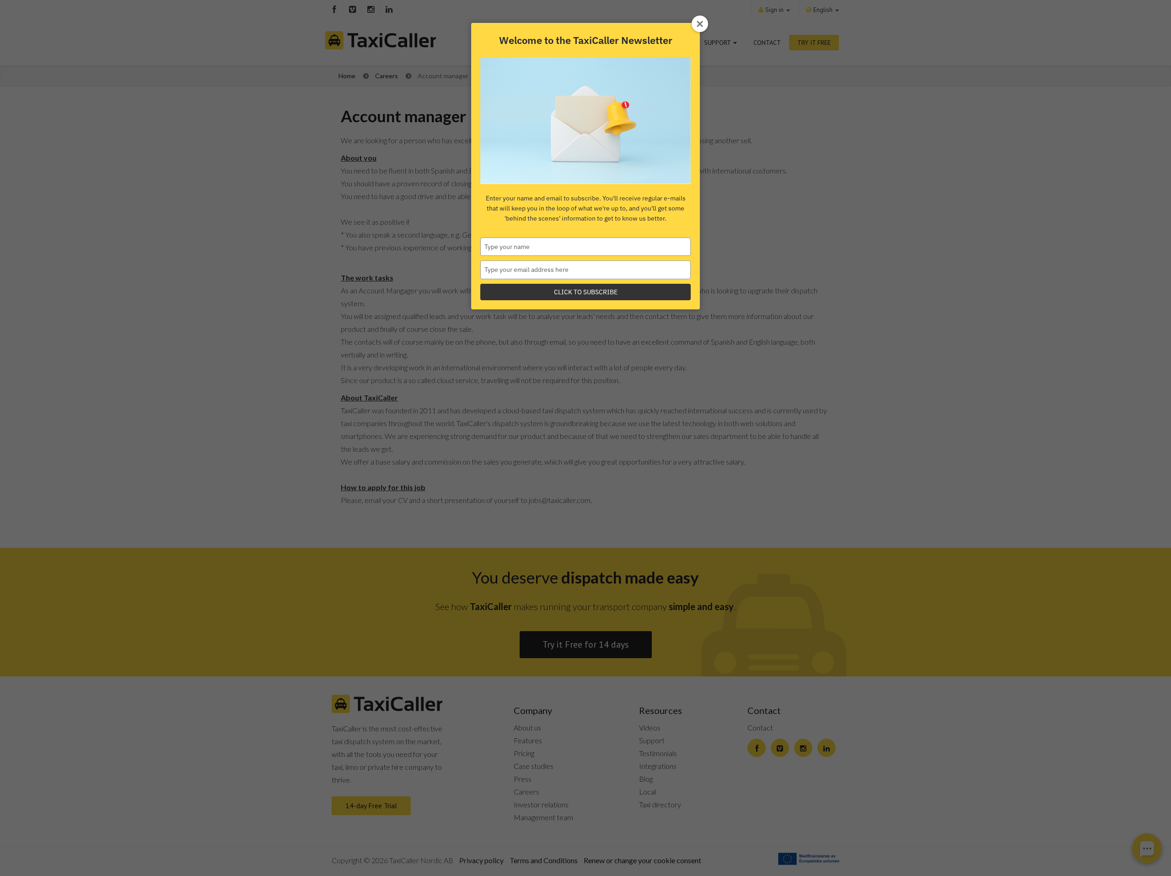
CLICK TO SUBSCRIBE (586, 292)
